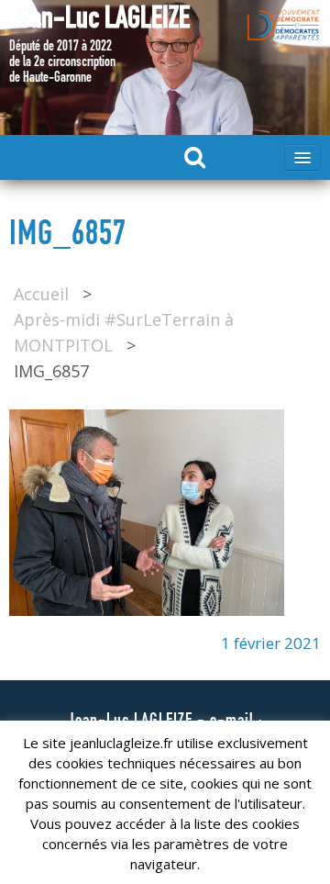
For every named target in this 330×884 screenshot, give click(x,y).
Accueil (41, 294)
